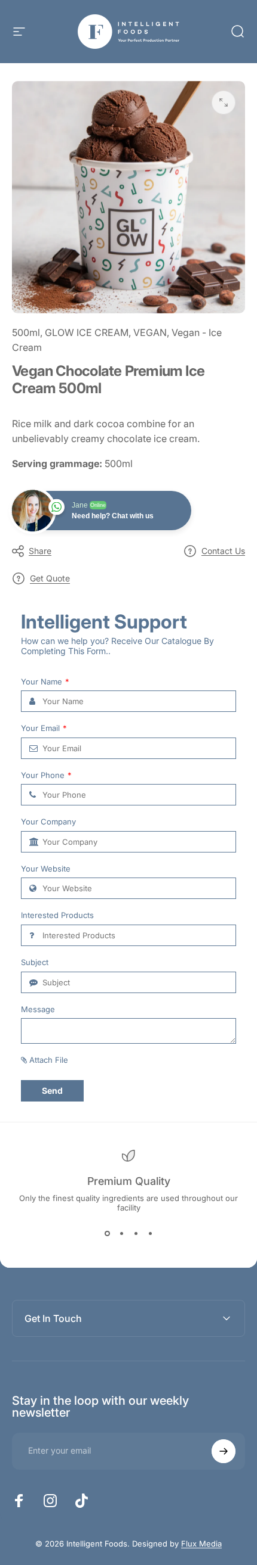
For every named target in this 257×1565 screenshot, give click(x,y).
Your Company (48, 821)
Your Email (44, 728)
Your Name (45, 681)
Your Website (46, 868)
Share (40, 551)
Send (52, 1090)
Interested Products (57, 915)
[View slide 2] (121, 1234)
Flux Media (201, 1543)
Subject (34, 962)
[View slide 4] (150, 1234)
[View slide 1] (107, 1234)
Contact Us (223, 551)
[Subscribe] (223, 1451)
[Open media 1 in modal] (223, 102)
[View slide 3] (135, 1234)
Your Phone (46, 775)
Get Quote (50, 578)
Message (38, 1009)
